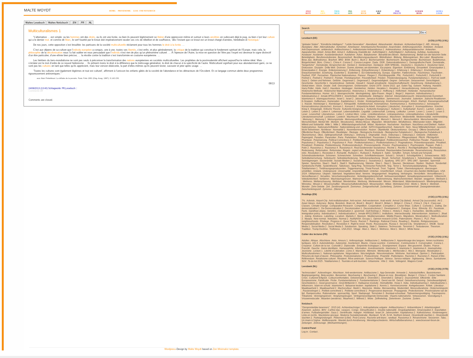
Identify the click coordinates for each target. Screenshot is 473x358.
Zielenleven (395, 298)
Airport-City (321, 200)
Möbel (370, 124)
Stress (429, 258)
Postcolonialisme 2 (353, 256)
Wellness (307, 181)
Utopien (327, 173)
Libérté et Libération (334, 251)
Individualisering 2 (419, 283)
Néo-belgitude (368, 253)
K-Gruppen (307, 101)
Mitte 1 (328, 124)
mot (47, 39)
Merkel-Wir (323, 122)
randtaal (392, 317)
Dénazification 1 (368, 310)
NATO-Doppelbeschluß (380, 127)
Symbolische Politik (311, 166)
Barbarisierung (407, 54)
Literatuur (439, 285)
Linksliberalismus (376, 114)
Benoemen (341, 275)
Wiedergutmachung (436, 181)
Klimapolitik (350, 104)
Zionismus (356, 186)
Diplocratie (349, 245)
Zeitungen (307, 323)
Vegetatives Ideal (352, 173)
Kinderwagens (440, 312)
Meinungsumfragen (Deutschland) (362, 119)
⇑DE (431, 197)
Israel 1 (340, 98)
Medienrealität (423, 116)
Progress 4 (336, 221)
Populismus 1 (437, 140)
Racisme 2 (410, 256)
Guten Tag (406, 85)
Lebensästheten (351, 111)
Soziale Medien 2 (343, 160)
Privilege (324, 221)
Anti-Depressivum (311, 49)
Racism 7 (363, 221)
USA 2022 (347, 229)
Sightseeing (418, 258)
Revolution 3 (328, 153)
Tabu (443, 317)
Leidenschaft (378, 111)
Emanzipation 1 (437, 67)
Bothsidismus (320, 60)
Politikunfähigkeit (376, 140)
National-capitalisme (333, 253)
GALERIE (378, 12)
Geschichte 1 (321, 83)
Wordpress (170, 349)
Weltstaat (337, 181)
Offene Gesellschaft (429, 129)
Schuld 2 (400, 155)
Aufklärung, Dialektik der (358, 52)
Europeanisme (309, 280)
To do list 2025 (315, 261)
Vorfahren (324, 179)
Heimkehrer (360, 88)
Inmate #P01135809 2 (332, 96)
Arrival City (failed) (402, 200)
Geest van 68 (388, 280)
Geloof (400, 280)
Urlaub (398, 171)
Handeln (437, 85)
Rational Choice (389, 221)
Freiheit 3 (328, 78)
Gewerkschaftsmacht (398, 83)
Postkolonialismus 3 (386, 142)
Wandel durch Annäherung (351, 320)
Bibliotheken (386, 57)
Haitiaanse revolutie (368, 283)
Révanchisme (420, 317)
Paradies (319, 137)
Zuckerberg (386, 186)
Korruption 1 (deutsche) (388, 106)
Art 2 (440, 200)
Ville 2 (384, 261)
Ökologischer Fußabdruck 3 (428, 132)
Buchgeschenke (409, 60)
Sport (354, 293)
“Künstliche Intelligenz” (331, 44)
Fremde (339, 78)
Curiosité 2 (337, 245)
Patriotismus (394, 137)
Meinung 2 (320, 119)
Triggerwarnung (356, 168)
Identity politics (433, 211)
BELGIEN (322, 12)
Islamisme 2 (392, 248)
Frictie (334, 280)
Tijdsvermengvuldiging (418, 293)
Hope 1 (407, 211)
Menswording (389, 288)
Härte (318, 88)
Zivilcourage (320, 323)
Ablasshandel (385, 44)
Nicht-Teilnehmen (310, 129)
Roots (369, 224)
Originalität (374, 135)
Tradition (306, 229)
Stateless (382, 226)
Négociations (352, 253)
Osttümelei (432, 135)
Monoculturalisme (419, 288)
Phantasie (307, 140)
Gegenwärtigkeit (380, 80)
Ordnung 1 (349, 135)
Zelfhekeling (381, 298)
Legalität (365, 111)
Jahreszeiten (392, 312)
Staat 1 (325, 163)
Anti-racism (355, 200)
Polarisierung (320, 140)
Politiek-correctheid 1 (332, 290)
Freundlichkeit (369, 78)
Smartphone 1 (409, 158)
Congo (355, 310)
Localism (339, 216)
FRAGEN (350, 12)
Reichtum (370, 150)
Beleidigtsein (308, 57)
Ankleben (428, 47)
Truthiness (334, 229)
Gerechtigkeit (432, 80)
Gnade (327, 85)
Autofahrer (350, 54)
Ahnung (435, 44)
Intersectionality (402, 213)
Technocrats (395, 226)
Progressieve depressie (381, 290)
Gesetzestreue (337, 83)
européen (87, 49)
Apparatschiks (309, 52)
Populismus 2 (308, 142)
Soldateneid (439, 158)
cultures (46, 65)
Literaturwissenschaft (312, 116)
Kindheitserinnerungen (397, 101)
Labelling (329, 216)
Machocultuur (345, 288)
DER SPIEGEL (392, 65)
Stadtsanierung (356, 163)
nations (131, 60)
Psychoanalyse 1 (400, 145)
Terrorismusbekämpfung (415, 166)
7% (303, 200)
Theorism (435, 226)
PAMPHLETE (397, 12)
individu (77, 49)
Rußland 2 (365, 153)
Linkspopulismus (395, 114)
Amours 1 (343, 240)
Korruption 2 (408, 106)
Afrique (314, 240)
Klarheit (422, 101)
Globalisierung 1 (433, 83)
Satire (388, 153)
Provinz (386, 145)
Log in (305, 331)
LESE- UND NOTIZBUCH (144, 11)
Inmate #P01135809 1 (369, 213)
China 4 (337, 62)
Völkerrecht (440, 176)
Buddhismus (439, 60)
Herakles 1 (382, 88)
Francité (306, 248)
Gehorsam (404, 80)
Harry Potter (308, 88)
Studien (420, 163)
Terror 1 (397, 166)
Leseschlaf (314, 114)
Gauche (315, 248)
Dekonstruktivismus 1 (397, 62)
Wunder (306, 186)
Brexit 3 (379, 203)
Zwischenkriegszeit (311, 189)
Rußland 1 (353, 153)
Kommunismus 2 (417, 104)
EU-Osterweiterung (371, 72)
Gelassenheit (417, 80)
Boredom (340, 203)
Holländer (413, 91)
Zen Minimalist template (226, 349)
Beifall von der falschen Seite (431, 54)
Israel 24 (379, 312)
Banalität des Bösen (389, 54)
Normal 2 (343, 218)
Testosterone (422, 226)
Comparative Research (341, 205)
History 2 (397, 211)
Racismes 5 (423, 256)
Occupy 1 (367, 218)
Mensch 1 (386, 119)
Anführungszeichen (412, 47)
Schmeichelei (344, 155)
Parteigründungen (323, 317)
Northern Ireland (402, 315)
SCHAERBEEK (419, 12)
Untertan (374, 171)
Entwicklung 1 (389, 70)
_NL (90, 22)
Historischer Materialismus (337, 91)
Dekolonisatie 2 (358, 278)
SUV (304, 261)
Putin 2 (305, 147)
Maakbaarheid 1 (310, 288)
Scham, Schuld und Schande (417, 153)
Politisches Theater (419, 140)
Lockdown (330, 116)
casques (345, 310)
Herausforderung (410, 88)
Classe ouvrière (377, 243)
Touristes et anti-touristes (354, 261)
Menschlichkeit (309, 122)
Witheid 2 (361, 298)
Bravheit (333, 60)
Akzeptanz (307, 47)
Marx (68, 39)
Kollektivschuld (365, 104)
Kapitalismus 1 (348, 101)
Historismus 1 (359, 91)
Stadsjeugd (364, 293)
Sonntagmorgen (310, 160)
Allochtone (324, 240)
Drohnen (341, 67)
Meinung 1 (308, 119)
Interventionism (419, 213)
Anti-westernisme (354, 272)
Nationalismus (309, 127)
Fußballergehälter (320, 312)
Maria (363, 116)
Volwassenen (419, 296)
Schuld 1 (390, 155)
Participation (437, 253)
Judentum (418, 98)
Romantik (341, 153)
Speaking (363, 226)
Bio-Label (425, 57)
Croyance (307, 245)
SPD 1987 (412, 160)
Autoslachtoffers (417, 272)
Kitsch (414, 101)
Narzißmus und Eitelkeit (424, 124)
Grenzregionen (345, 85)
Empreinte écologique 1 (369, 245)
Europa (386, 72)
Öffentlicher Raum (311, 132)
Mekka (377, 288)
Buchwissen (425, 60)
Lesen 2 (430, 111)
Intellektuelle (365, 96)
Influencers (307, 285)
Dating (438, 205)
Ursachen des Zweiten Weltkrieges (421, 171)
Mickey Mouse (363, 122)
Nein (408, 127)
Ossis (384, 135)
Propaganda (400, 290)
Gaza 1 (334, 312)
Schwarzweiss (432, 155)
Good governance (328, 283)
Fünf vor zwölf (438, 78)
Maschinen (395, 116)
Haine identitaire (329, 248)
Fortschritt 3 (435, 75)
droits (92, 37)
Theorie (432, 166)
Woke (370, 298)
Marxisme (360, 251)
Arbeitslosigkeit (432, 307)
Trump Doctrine (320, 229)
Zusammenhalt (411, 186)
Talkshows (344, 166)
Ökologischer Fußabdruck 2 (399, 132)
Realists (415, 221)
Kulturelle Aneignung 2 (378, 109)
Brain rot (350, 203)
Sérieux (389, 258)
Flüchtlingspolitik (386, 75)
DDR (382, 62)
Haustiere (335, 88)
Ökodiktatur (342, 132)
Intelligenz (378, 96)
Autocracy (321, 203)
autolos (316, 310)
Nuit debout (412, 253)
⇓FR (438, 40)
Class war (436, 203)
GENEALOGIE (439, 12)
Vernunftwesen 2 (310, 176)
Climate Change (320, 205)
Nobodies (332, 218)
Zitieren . (338, 189)
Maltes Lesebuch (35, 22)
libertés (132, 49)
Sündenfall (440, 163)
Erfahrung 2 (417, 70)
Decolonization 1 (353, 208)
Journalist (406, 98)
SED (443, 155)
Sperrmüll (435, 160)
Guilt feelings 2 (373, 211)
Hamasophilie (346, 248)
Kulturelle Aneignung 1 (353, 109)
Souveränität (326, 160)
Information (360, 248)
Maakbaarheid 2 (328, 288)
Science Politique (374, 258)
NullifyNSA (355, 218)
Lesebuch (70, 88)
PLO (426, 218)
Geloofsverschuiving (415, 280)
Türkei (400, 168)
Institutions (387, 213)
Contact (313, 331)
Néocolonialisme (385, 253)
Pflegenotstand (409, 137)
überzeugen (431, 168)
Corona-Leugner (362, 62)
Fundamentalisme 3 (370, 280)
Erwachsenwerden (311, 72)
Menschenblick (411, 119)
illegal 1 (390, 93)
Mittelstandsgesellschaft (354, 124)
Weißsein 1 (441, 179)
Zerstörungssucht (340, 186)
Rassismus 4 (331, 147)
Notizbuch (307, 303)
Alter (316, 47)
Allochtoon (338, 272)
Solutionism (351, 226)
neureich (441, 127)
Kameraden (333, 101)
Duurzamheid (412, 278)
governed (359, 211)
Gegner (393, 80)
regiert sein (357, 150)
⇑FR (445, 269)
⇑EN (438, 237)
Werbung (362, 181)
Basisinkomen (434, 272)
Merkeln (335, 122)
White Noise (413, 229)
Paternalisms (405, 218)
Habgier (358, 312)
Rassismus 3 (404, 317)
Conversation (425, 243)
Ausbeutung (433, 52)
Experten (396, 72)
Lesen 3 (440, 111)
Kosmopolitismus (424, 106)
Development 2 (392, 208)
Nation (441, 124)
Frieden (382, 78)
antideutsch (327, 49)
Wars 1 (365, 229)
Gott (334, 85)
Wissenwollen (377, 184)
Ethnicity (423, 208)
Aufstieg (421, 52)
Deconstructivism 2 (373, 208)
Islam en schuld (322, 285)
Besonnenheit (345, 57)
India (406, 283)
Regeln (346, 150)
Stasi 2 (387, 163)
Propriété (384, 256)
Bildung (397, 57)
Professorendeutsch (352, 145)
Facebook (439, 208)
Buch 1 (355, 60)
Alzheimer (341, 47)
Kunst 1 (421, 109)
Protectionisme (416, 290)
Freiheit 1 (306, 78)
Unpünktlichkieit (360, 171)
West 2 (402, 229)
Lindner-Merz (352, 114)
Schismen (331, 155)
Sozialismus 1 (360, 160)
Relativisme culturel (326, 258)
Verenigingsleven (322, 296)
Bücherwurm (393, 60)
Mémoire (371, 251)
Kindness (317, 216)
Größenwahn (361, 85)
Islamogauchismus (326, 98)
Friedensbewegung (397, 78)
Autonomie (341, 243)
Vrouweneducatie (310, 298)
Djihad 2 (399, 278)
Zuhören (397, 186)
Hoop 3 (398, 283)
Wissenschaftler (332, 184)
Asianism (306, 310)
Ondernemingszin (439, 288)
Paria (340, 137)
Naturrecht (399, 127)
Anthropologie (356, 240)
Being (331, 203)
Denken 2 (352, 65)
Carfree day (334, 310)
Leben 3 (316, 111)
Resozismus (440, 150)
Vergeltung (393, 173)
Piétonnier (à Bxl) (342, 317)
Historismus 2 (374, 91)
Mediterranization (376, 216)
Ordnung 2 (361, 135)
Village (356, 229)
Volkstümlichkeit (310, 179)
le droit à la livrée (171, 44)
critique (180, 49)
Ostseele (420, 135)
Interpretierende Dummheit (429, 96)
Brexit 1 (360, 203)
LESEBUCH (363, 12)
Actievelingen (324, 272)
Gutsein (417, 85)
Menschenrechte (429, 119)
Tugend (391, 168)
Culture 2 (416, 205)
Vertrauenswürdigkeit (395, 176)
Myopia (308, 218)
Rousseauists (380, 224)
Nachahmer (393, 124)
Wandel (418, 179)
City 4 (426, 203)
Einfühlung (409, 67)
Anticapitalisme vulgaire (375, 307)
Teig (389, 166)
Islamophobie (435, 248)
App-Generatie (387, 272)
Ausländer (318, 54)
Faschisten (436, 72)
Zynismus (327, 189)
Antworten (431, 49)
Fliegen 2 (372, 75)
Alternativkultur (327, 47)
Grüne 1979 (375, 85)
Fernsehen (323, 75)
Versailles (325, 176)
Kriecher (439, 106)
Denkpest (378, 65)
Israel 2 (349, 98)
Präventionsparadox (424, 142)
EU (430, 208)
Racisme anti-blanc (377, 317)
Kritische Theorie (332, 109)
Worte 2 (424, 184)
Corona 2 (347, 62)
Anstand (439, 47)
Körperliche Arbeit (366, 106)
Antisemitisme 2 (415, 307)
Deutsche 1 (407, 65)
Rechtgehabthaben (418, 147)
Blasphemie (437, 57)
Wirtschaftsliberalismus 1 (401, 320)
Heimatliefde (386, 283)
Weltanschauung (322, 181)
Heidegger (347, 88)
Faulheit (306, 75)
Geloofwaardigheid (436, 280)
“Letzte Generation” (354, 44)
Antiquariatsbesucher (413, 49)
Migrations (408, 216)
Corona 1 (438, 243)
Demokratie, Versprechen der (331, 65)
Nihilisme (400, 253)
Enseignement (389, 245)
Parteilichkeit (364, 137)
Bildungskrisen (410, 57)
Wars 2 (374, 229)
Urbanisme (373, 261)
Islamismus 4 (308, 98)
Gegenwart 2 (363, 80)
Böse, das (307, 60)
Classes (306, 205)
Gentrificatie (346, 312)
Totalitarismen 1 (310, 168)
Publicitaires (397, 256)
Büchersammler (377, 60)
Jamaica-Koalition (376, 98)
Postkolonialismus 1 (365, 142)
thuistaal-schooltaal (395, 293)
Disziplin (318, 67)
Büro (319, 62)
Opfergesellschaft (333, 135)
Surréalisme (440, 258)
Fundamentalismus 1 (419, 78)
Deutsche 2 (420, 65)
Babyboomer (370, 54)
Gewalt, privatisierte (377, 83)
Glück (319, 85)
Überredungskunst (414, 168)
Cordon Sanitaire (436, 275)
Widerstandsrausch (415, 181)
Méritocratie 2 (400, 251)
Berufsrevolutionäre (326, 57)
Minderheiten (390, 122)
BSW (347, 60)
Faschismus (424, 72)
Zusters (416, 298)
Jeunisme (307, 251)
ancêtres (215, 37)
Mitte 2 (337, 124)
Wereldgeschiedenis (377, 320)
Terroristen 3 (378, 293)
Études (427, 245)
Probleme (319, 145)
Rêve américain (356, 258)
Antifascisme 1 (372, 240)
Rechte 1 (391, 147)
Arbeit (320, 52)
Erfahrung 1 (403, 70)
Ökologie (353, 132)
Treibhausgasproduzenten (332, 168)
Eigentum (397, 67)
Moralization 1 (423, 216)
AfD (428, 44)
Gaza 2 (305, 80)
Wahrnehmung (384, 179)
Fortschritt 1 (408, 75)
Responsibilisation (311, 224)
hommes (75, 37)
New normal (320, 218)
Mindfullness (405, 122)
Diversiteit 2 (387, 278)
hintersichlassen (429, 88)
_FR (82, 22)
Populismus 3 (324, 142)
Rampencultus (313, 293)
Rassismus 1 (316, 147)
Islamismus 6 (419, 248)
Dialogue (406, 208)
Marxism (361, 216)
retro (304, 153)
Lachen (430, 109)
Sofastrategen (425, 158)
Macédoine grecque (329, 315)
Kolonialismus (381, 104)
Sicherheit (395, 158)
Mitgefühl (437, 122)
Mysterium (380, 124)
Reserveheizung (424, 150)
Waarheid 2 (349, 298)
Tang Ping (356, 166)
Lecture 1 (318, 251)
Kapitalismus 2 (407, 312)
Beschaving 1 (355, 275)
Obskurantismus (399, 129)
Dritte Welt (330, 67)
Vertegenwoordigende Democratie (371, 296)
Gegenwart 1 (348, 80)
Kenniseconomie (398, 285)
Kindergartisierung (375, 101)
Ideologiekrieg (363, 93)
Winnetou (306, 184)
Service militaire (402, 258)
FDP (314, 75)
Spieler (305, 163)
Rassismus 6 (346, 147)
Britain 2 (398, 203)
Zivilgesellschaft (371, 186)
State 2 (373, 226)
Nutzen (372, 129)
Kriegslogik (316, 109)
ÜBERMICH (336, 12)
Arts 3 (315, 243)
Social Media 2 (319, 226)
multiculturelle (118, 44)
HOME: (112, 11)
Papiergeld (307, 137)
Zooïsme (406, 298)
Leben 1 (439, 109)
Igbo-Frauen (378, 93)
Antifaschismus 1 (342, 49)
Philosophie (336, 256)
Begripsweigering (310, 275)
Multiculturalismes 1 (44, 31)
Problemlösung (333, 145)
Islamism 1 (434, 213)
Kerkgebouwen (416, 285)
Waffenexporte (329, 320)
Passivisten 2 (379, 137)
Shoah (385, 158)
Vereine (366, 173)
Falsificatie (323, 280)
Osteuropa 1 (394, 135)
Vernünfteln (419, 173)
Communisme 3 (409, 243)
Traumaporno (438, 293)
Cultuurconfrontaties (339, 278)
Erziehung (327, 72)
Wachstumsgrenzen (341, 179)
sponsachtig (344, 293)
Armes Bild (330, 52)
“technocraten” (309, 272)
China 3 (418, 203)
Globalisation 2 (345, 211)
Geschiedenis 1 (309, 283)
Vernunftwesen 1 (435, 173)
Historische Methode (312, 91)
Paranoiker (330, 137)
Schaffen (396, 153)
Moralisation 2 (434, 251)
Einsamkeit (422, 67)
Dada (375, 62)
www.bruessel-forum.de (428, 320)
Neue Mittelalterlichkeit (423, 127)
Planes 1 (418, 218)
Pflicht (422, 137)
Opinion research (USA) (385, 218)
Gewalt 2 (360, 83)
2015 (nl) (335, 307)
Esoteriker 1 (340, 72)
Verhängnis (406, 173)
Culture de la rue (321, 245)
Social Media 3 (335, 226)
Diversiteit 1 (374, 278)
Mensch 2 (397, 119)
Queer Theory (350, 221)
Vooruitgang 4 (435, 296)
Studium (430, 163)
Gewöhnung (417, 83)
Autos (359, 54)
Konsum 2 (350, 106)
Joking (308, 216)
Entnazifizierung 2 (371, 70)
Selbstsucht (329, 158)
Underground (329, 171)
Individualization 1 (347, 213)
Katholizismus (424, 312)
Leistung (390, 111)
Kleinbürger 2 (336, 104)
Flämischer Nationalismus (343, 75)
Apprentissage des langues (411, 240)
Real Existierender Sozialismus (370, 147)
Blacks (364, 243)
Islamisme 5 (338, 285)
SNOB (432, 224)
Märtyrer (371, 116)
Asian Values (308, 203)
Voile (391, 261)
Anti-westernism (371, 200)
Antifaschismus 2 (397, 307)
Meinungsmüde (335, 119)
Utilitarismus (315, 173)
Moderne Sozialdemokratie (353, 315)
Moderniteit (403, 288)
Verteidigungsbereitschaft (370, 176)
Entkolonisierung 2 (338, 70)
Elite (434, 278)
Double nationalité (387, 310)
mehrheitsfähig (440, 116)
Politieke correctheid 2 (356, 290)
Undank (317, 171)
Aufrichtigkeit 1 (379, 52)
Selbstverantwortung (369, 158)
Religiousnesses (429, 221)
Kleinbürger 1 (320, 104)
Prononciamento (372, 145)
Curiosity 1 (428, 205)
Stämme (369, 163)
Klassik (308, 104)
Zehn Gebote (317, 186)
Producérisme (372, 256)
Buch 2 (363, 60)
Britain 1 (388, 203)
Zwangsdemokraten (430, 186)
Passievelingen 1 (311, 290)
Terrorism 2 (408, 226)
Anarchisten (395, 47)
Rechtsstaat (436, 147)
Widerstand (398, 181)
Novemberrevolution (357, 129)
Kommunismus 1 (398, 104)
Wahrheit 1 (369, 179)
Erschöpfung (430, 70)
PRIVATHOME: (124, 11)
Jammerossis (393, 98)
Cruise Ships (403, 205)
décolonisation (54, 52)
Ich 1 (333, 93)
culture (271, 37)
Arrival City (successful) (424, 200)
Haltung (427, 85)
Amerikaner (354, 47)
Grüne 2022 (389, 85)
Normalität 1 (339, 129)
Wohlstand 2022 (401, 184)
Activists (311, 200)
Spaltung (389, 160)
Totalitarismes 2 (332, 261)
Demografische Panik (420, 62)
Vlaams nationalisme (400, 296)
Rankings (374, 221)
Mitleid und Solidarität (313, 124)
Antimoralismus (393, 49)
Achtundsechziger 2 (414, 44)
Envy (414, 208)
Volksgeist (401, 261)
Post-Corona (359, 317)
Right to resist (358, 224)
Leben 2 (306, 111)
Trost (383, 168)
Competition (361, 205)
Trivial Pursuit (372, 168)
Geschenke (307, 83)
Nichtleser (326, 129)
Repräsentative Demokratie (400, 150)
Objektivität (383, 129)
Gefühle (337, 80)
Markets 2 (351, 216)
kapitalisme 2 (371, 285)
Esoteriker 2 (354, 72)
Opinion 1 (425, 253)
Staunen (396, 163)
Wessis (387, 181)
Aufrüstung (410, 52)
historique (253, 39)
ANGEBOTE (308, 12)
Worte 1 (415, 184)
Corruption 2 (389, 205)
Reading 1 (404, 221)
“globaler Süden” (310, 44)
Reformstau (335, 150)
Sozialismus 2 (376, 160)
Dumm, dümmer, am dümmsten (363, 67)
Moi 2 (411, 251)
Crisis (304, 278)
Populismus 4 (339, 142)
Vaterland (337, 173)
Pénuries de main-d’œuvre (315, 256)
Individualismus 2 (310, 96)
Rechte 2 (402, 147)
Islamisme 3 (405, 248)
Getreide (350, 83)
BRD (340, 60)
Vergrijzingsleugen (342, 296)
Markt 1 (357, 288)
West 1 (393, 229)
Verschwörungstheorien (343, 176)
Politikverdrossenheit (397, 140)
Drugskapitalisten (407, 310)
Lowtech (341, 116)
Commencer (393, 243)
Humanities (418, 211)
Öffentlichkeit (327, 132)
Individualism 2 (329, 213)
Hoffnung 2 (388, 91)
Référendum (308, 258)
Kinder (361, 101)
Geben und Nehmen (321, 80)
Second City (406, 224)
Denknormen (365, 65)
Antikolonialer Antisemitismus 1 (368, 49)
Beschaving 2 (370, 275)
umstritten (307, 171)
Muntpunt (374, 315)
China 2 (408, 203)
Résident (341, 258)
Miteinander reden (422, 122)
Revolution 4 (342, 224)
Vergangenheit (379, 173)
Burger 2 (412, 275)
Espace (402, 245)
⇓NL (445, 40)
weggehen (429, 179)
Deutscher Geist (436, 65)
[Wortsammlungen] (337, 323)
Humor (326, 93)
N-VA (382, 315)
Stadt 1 (334, 163)
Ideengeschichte (346, 93)
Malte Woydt (195, 349)
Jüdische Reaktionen (435, 98)
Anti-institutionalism (338, 200)
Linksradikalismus (415, 114)
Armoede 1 (401, 272)
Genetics (331, 211)
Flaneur (362, 75)
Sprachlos (316, 163)
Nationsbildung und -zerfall (353, 127)
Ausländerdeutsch (334, 54)
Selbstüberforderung (347, 158)
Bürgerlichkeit (309, 62)
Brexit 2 (369, 203)
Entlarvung (354, 70)
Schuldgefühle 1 (415, 155)
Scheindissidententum (313, 155)
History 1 (386, 211)
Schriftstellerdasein (374, 155)
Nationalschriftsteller (328, 127)
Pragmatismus (405, 142)
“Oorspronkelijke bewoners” (316, 307)
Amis (334, 240)
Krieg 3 (305, 109)
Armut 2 (341, 52)
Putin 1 (438, 145)
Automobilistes (326, 243)
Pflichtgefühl (432, 137)
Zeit (328, 186)
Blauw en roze (386, 275)
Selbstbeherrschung (312, 158)
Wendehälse (349, 181)
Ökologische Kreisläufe (371, 132)
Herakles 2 (394, 88)
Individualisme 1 (438, 283)
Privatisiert (307, 145)
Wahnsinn (358, 179)
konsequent (433, 104)
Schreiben (358, 155)
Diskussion (307, 67)
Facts (304, 211)
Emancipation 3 (425, 310)
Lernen (411, 111)
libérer (160, 37)
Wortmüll (434, 184)
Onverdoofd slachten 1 (423, 315)
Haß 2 (326, 88)
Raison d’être (438, 256)
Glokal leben (308, 85)
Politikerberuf (359, 140)
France (435, 245)
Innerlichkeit (351, 96)
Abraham (398, 44)
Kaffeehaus (320, 101)
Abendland (371, 44)
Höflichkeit (401, 91)
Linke (363, 114)
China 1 (328, 62)
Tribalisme (307, 296)
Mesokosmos (347, 122)
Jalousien (360, 98)
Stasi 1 (378, 163)
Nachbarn (406, 124)
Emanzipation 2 (309, 70)
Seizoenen (433, 317)
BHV (324, 310)
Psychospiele (417, 145)
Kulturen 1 (396, 109)
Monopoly (421, 251)
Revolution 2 (328, 224)
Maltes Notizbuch (58, 22)
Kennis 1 (384, 285)
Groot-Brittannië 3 (348, 283)
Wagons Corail (414, 261)
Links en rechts (309, 315)
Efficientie (425, 278)
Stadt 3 (343, 163)
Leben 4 (326, 111)
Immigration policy (311, 213)
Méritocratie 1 (384, 251)
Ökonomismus (309, 135)
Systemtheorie (330, 166)
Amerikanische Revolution (374, 47)
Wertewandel (375, 181)
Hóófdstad (368, 312)
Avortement (354, 243)
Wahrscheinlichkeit (403, 179)
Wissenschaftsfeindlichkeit (354, 184)
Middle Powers (394, 216)
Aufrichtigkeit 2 (396, 52)
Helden (371, 88)
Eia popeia (385, 67)
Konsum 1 (338, 106)
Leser (304, 114)
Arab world (385, 200)
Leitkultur (401, 111)
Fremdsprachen (352, 78)
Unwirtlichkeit (387, 171)
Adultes (305, 240)
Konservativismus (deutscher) (316, 106)
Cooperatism (374, 205)
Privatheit (441, 142)
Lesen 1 (420, 111)
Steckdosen (408, 163)
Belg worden (327, 275)
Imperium (410, 93)
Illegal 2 (400, 93)
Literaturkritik (432, 114)
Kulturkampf (409, 109)
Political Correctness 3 (340, 140)
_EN (74, 22)
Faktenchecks (409, 72)
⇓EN (431, 40)
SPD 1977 (400, 160)
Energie (323, 70)
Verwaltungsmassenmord (420, 176)
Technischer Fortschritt (374, 166)
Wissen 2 (317, 184)
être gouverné (415, 245)
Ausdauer (307, 54)
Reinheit (380, 150)
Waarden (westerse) (331, 298)
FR (63, 88)
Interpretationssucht (404, 96)
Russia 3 (393, 224)
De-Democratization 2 (332, 208)
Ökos (320, 135)
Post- (350, 142)
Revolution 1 (314, 153)
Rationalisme (329, 293)
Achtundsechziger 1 (352, 307)
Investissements (376, 248)
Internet (389, 96)
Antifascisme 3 (388, 240)
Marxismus (382, 116)
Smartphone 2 (421, 224)
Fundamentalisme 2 (348, 280)
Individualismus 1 (425, 93)
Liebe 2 (340, 114)
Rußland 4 (377, 153)
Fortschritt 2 (422, 75)
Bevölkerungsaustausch (366, 57)
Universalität (344, 171)
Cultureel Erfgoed (318, 278)
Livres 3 (350, 251)
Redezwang (308, 150)
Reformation (322, 150)
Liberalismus (328, 114)
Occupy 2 (413, 129)
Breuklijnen (400, 275)
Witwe (388, 184)
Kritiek (429, 285)
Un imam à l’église (311, 320)
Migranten (377, 122)
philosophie (34, 52)
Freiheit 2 (317, 78)
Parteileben (351, 137)
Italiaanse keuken (354, 285)
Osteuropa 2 (408, 135)
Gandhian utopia (317, 211)
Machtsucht (352, 116)
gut (398, 85)
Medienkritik (409, 116)
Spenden (424, 160)
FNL (399, 75)
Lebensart (337, 111)
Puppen (430, 145)
